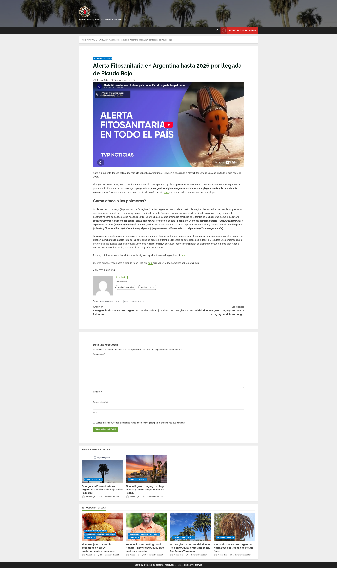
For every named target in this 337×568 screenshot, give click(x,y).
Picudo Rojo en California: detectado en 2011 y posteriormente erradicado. (98, 547)
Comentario (99, 354)
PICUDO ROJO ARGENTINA (134, 301)
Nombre (97, 391)
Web (95, 412)
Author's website (126, 287)
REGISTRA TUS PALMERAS (242, 30)
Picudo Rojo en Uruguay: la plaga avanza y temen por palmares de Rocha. (145, 489)
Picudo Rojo (102, 80)
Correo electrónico (102, 402)
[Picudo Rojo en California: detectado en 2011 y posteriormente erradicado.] (102, 527)
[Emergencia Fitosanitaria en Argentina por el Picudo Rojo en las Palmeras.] (102, 469)
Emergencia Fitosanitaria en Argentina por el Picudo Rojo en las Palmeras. (130, 310)
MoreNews (183, 565)
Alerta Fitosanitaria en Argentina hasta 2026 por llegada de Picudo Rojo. (233, 547)
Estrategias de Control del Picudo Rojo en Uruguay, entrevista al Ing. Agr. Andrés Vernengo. (207, 310)
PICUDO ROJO (89, 537)
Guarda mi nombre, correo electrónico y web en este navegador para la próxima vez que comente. (140, 423)
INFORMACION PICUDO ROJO (111, 301)
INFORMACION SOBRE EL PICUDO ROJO (99, 534)
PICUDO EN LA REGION (103, 59)
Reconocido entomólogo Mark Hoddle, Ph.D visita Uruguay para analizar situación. (145, 547)
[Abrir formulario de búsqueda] (218, 30)
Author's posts (147, 287)
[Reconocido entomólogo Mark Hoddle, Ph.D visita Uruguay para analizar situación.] (146, 527)
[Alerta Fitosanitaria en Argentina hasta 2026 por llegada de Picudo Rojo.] (234, 527)
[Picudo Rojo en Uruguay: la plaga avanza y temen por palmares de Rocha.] (146, 469)
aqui (166, 192)
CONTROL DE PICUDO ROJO (95, 531)
